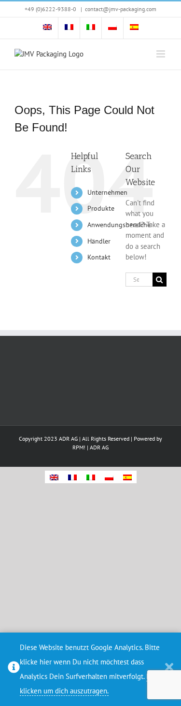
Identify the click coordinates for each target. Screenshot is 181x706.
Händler (99, 241)
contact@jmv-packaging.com (120, 9)
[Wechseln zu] (47, 28)
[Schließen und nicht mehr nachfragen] (169, 669)
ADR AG (99, 447)
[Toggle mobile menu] (161, 54)
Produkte (100, 208)
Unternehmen (107, 192)
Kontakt (99, 257)
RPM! (78, 447)
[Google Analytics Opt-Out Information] (14, 669)
